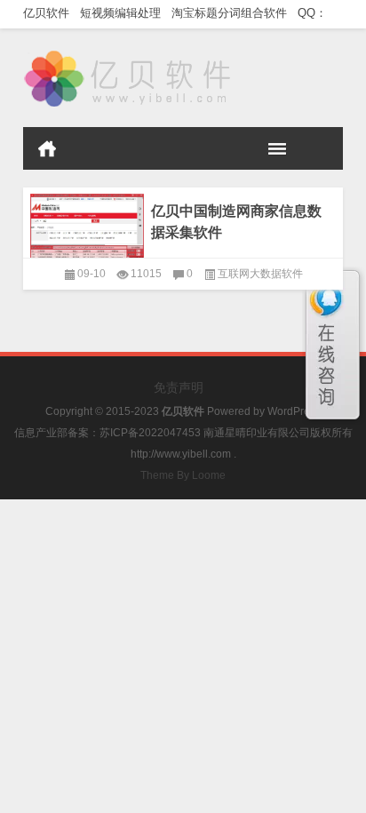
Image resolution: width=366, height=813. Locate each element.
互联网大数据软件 (260, 273)
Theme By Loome (183, 475)
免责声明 (178, 387)
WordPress (294, 411)
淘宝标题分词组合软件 (232, 13)
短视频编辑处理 (124, 13)
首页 (47, 148)
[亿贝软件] (129, 52)
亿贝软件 (49, 13)
